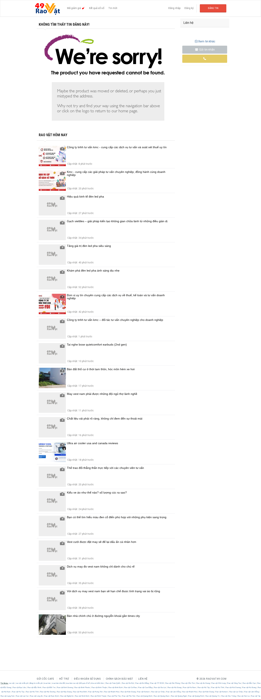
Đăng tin (213, 8)
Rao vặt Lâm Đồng (173, 692)
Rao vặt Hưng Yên (95, 692)
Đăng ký (189, 8)
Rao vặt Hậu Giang (64, 692)
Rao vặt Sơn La (243, 696)
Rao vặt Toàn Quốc (113, 683)
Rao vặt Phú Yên (129, 696)
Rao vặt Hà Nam (189, 687)
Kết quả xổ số (96, 8)
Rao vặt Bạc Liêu (19, 687)
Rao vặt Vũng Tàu (234, 683)
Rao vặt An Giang (203, 683)
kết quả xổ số (84, 683)
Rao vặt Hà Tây (203, 687)
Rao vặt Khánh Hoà (112, 692)
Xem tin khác (206, 41)
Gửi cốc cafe (45, 678)
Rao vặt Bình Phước (82, 687)
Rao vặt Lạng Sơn (8, 696)
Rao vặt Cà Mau (130, 687)
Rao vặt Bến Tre (49, 687)
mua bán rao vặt (72, 683)
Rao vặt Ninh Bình (82, 696)
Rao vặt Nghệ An (67, 696)
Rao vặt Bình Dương (64, 687)
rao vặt (11, 683)
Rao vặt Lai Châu (158, 692)
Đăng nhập (174, 8)
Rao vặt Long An (36, 696)
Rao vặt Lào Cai (22, 696)
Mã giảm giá (74, 8)
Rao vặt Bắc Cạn (249, 683)
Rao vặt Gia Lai (160, 687)
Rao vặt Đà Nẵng (142, 683)
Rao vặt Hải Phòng (172, 683)
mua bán (47, 683)
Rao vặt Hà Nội (127, 683)
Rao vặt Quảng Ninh (196, 696)
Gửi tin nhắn (207, 49)
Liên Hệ (143, 678)
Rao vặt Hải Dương (233, 687)
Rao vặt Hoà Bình (80, 692)
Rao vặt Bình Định (115, 687)
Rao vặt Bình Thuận (99, 687)
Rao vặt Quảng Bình (144, 696)
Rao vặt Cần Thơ (188, 683)
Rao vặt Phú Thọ (114, 696)
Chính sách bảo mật (119, 678)
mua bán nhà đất (58, 683)
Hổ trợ (64, 678)
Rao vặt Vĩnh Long (218, 683)
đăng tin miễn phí (36, 683)
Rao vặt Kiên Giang (128, 692)
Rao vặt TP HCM (157, 683)
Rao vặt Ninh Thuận (98, 696)
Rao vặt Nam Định (51, 696)
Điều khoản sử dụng (87, 678)
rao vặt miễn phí (22, 683)
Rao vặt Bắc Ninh (34, 687)
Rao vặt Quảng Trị (212, 696)
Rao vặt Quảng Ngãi (178, 696)
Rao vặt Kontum (143, 692)
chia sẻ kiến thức (97, 683)
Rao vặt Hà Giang (174, 687)
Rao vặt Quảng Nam (161, 696)
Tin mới (112, 8)
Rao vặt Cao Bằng (145, 687)
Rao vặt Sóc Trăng (229, 696)
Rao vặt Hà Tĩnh (218, 687)
